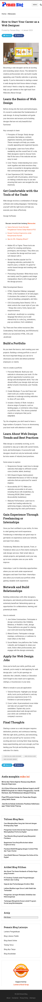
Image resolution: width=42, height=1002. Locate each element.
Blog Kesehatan (10, 954)
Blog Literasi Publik (11, 936)
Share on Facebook (19, 36)
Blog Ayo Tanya (9, 949)
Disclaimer (15, 998)
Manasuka (12, 14)
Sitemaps (32, 998)
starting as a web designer (12, 756)
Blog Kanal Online (10, 941)
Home (4, 14)
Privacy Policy (24, 998)
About (8, 998)
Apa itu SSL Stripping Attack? (18, 239)
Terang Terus (9, 945)
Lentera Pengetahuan (12, 932)
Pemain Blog (14, 30)
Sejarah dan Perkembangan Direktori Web (19, 884)
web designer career (10, 759)
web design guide (30, 756)
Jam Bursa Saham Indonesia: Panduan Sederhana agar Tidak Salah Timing (20, 805)
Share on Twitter (8, 36)
